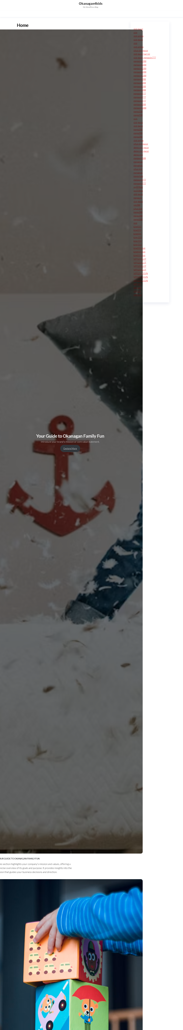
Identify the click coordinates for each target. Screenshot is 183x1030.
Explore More (70, 448)
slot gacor (138, 28)
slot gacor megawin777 (145, 57)
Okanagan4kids (90, 3)
